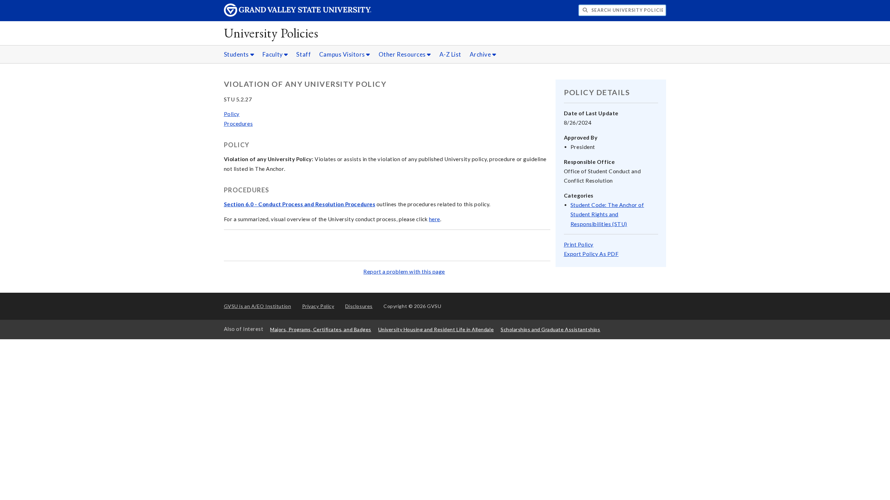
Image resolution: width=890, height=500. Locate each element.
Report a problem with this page (404, 271)
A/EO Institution (257, 306)
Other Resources (403, 54)
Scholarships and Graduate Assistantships (550, 329)
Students (237, 54)
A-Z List (450, 54)
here (434, 219)
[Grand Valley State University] (297, 14)
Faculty (273, 54)
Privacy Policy (318, 306)
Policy (232, 114)
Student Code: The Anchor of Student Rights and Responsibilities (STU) (607, 214)
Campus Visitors (342, 54)
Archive (481, 54)
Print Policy (578, 244)
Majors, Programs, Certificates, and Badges (320, 329)
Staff (303, 54)
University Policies (271, 32)
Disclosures (359, 306)
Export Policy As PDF (591, 254)
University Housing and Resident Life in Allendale (436, 329)
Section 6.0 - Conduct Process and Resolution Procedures (299, 204)
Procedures (238, 123)
